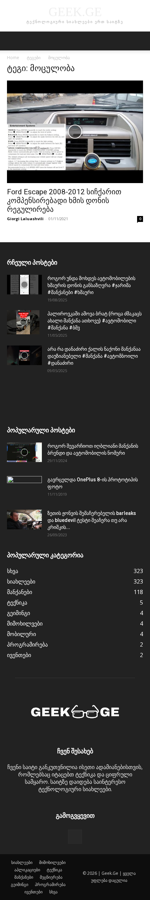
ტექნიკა (54, 870)
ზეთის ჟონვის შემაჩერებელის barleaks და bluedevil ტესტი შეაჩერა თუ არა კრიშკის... (91, 520)
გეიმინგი (19, 884)
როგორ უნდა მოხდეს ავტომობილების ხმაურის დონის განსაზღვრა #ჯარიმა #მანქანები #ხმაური (91, 285)
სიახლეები (21, 862)
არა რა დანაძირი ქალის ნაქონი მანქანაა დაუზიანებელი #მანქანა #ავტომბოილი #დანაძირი (94, 356)
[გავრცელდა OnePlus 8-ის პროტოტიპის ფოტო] (24, 488)
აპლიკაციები (27, 870)
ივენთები (33, 892)
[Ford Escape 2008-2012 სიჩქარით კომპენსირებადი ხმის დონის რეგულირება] (75, 132)
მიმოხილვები (52, 862)
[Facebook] (75, 837)
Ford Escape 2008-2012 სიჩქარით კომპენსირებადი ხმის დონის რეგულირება (64, 201)
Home (13, 58)
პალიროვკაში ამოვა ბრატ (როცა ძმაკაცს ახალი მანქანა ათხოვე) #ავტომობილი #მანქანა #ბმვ (94, 320)
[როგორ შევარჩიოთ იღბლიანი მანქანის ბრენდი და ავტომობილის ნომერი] (24, 452)
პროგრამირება (50, 884)
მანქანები (23, 877)
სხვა (53, 892)
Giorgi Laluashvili (25, 218)
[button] (12, 41)
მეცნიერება (51, 877)
